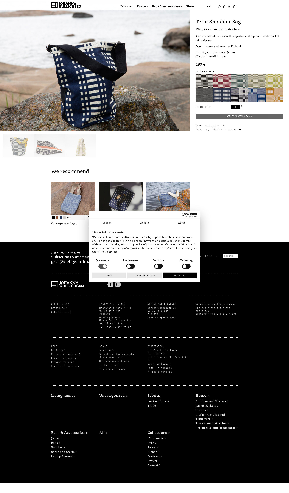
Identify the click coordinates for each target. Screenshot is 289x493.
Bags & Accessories (166, 6)
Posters (201, 410)
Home (141, 6)
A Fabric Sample (159, 371)
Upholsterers (60, 311)
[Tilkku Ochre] (274, 95)
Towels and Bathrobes (211, 423)
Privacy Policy (61, 362)
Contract (154, 456)
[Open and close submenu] (133, 6)
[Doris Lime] (274, 81)
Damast (153, 465)
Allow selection (144, 275)
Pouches (56, 447)
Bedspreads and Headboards (215, 428)
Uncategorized (112, 396)
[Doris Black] (204, 81)
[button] (204, 81)
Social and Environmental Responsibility (117, 356)
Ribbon (152, 452)
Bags (54, 443)
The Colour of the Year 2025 (168, 357)
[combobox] (203, 256)
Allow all (180, 275)
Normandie (155, 438)
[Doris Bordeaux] (222, 81)
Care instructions (208, 125)
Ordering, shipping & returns (217, 129)
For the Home (157, 401)
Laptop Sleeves (61, 456)
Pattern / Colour (206, 71)
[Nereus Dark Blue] (222, 95)
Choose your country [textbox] (200, 256)
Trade (152, 405)
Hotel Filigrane (159, 367)
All (101, 433)
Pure (151, 443)
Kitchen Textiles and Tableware (210, 417)
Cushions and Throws (211, 401)
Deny (109, 275)
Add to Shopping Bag (238, 116)
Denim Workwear (158, 364)
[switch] (130, 266)
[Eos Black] (204, 95)
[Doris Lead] (257, 81)
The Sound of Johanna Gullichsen (163, 352)
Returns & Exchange (64, 354)
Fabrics (125, 6)
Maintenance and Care (114, 360)
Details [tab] (144, 222)
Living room (62, 396)
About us (105, 350)
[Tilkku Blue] (257, 95)
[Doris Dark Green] (239, 81)
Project (152, 461)
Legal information (64, 366)
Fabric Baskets (206, 405)
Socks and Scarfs (63, 452)
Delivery (57, 350)
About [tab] (181, 222)
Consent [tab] (107, 222)
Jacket (55, 438)
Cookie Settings (62, 358)
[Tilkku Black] (239, 95)
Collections (157, 433)
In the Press (108, 365)
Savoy (152, 447)
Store (190, 6)
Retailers (58, 307)
